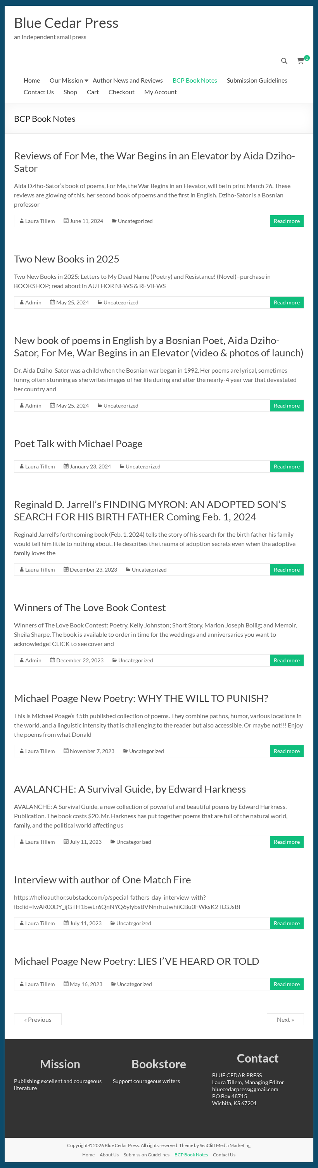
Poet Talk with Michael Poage (78, 443)
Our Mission (66, 80)
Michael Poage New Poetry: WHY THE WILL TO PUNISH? (141, 698)
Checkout (122, 91)
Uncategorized (135, 221)
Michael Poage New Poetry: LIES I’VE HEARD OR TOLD (136, 961)
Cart (93, 91)
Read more (287, 221)
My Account (160, 91)
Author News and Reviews (128, 80)
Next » (285, 1019)
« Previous (38, 1019)
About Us (109, 1155)
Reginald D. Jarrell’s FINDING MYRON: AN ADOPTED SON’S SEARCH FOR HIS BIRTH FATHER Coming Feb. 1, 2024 (150, 510)
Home (32, 80)
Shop (70, 91)
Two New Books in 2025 (66, 258)
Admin (33, 302)
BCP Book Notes (195, 80)
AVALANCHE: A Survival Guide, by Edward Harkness (130, 789)
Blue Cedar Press (66, 22)
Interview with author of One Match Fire (102, 879)
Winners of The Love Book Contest (90, 607)
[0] (300, 61)
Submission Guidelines (257, 80)
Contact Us (39, 91)
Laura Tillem (40, 221)
